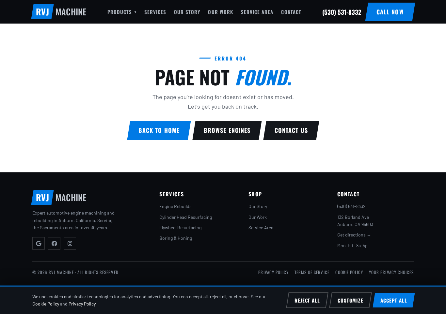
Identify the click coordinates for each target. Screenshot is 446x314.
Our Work (220, 11)
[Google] (38, 243)
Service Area (257, 11)
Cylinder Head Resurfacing (185, 217)
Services (155, 11)
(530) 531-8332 (351, 206)
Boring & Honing (175, 238)
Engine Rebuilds (175, 206)
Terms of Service (312, 272)
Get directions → (354, 234)
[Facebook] (54, 243)
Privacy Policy (273, 272)
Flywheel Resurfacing (180, 227)
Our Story (187, 11)
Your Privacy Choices (391, 272)
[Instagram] (70, 243)
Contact (291, 11)
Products (121, 11)
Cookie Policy (349, 272)
